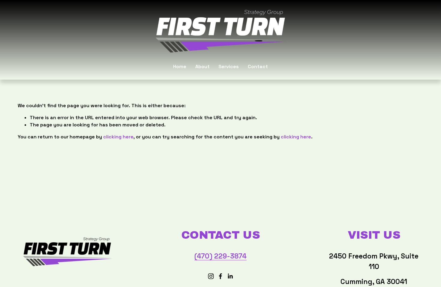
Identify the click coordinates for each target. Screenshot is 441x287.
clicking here (118, 137)
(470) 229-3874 (220, 256)
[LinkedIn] (230, 276)
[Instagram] (211, 276)
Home (179, 66)
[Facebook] (221, 276)
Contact (258, 66)
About (202, 66)
